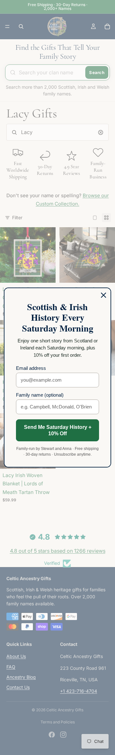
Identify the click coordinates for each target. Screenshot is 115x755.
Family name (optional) (40, 395)
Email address (31, 368)
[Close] (103, 295)
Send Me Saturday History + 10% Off (57, 430)
